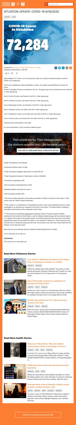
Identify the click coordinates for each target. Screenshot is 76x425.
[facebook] (55, 67)
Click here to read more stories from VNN (38, 415)
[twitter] (59, 67)
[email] (66, 67)
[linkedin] (63, 67)
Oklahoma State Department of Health (27, 67)
